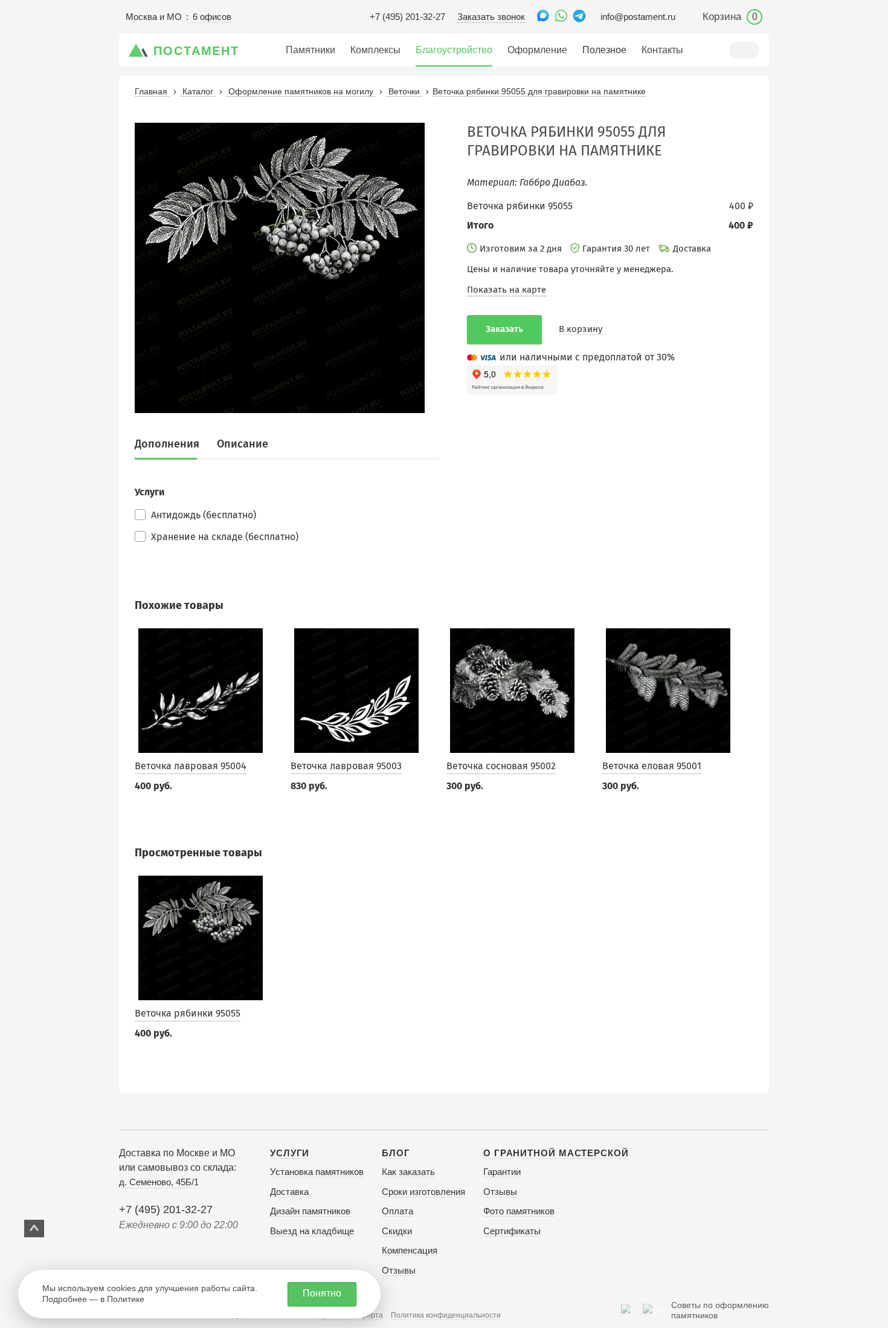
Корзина (730, 16)
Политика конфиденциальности (446, 1315)
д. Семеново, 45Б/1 (159, 1182)
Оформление (537, 50)
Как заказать (408, 1172)
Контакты (662, 50)
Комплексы (375, 50)
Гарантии (502, 1172)
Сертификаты (512, 1231)
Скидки (397, 1231)
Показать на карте (506, 289)
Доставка (289, 1191)
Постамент (196, 50)
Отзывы (399, 1270)
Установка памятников (317, 1172)
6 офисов (212, 16)
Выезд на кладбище (312, 1231)
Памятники (310, 50)
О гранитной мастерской (556, 1153)
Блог (396, 1153)
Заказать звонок (491, 16)
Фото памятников (519, 1211)
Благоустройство (454, 50)
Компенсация (409, 1250)
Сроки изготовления (423, 1191)
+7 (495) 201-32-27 (407, 16)
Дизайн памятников (310, 1211)
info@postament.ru (637, 16)
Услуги (289, 1153)
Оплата (397, 1211)
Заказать (504, 329)
